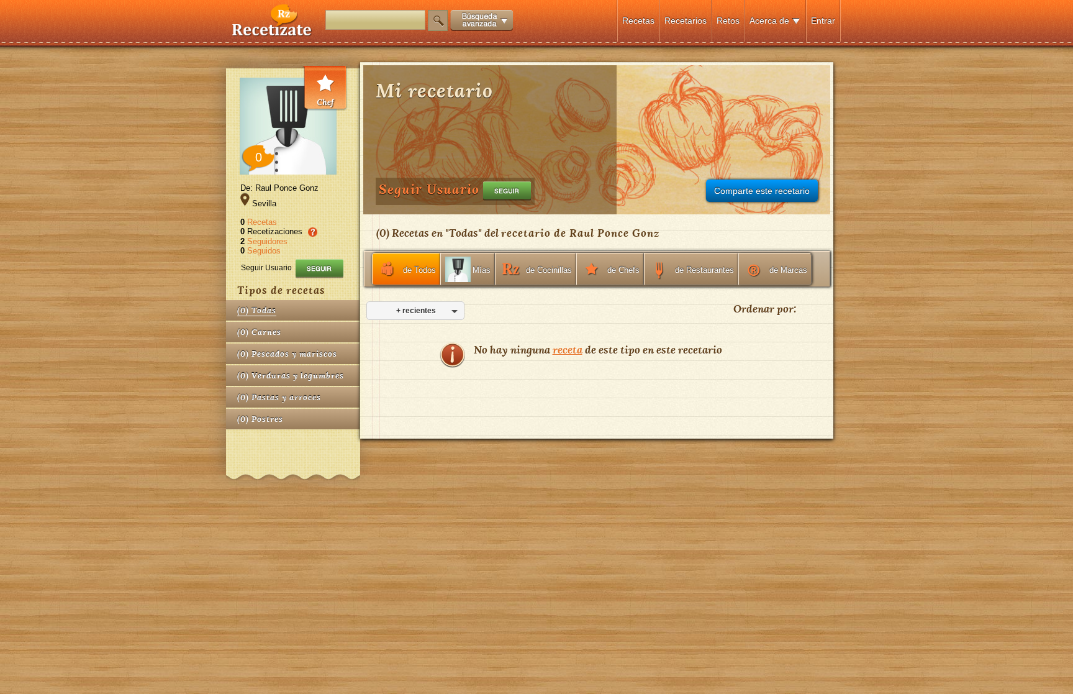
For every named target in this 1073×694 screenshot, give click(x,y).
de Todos (419, 270)
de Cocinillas (549, 270)
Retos (728, 20)
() (256, 310)
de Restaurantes (704, 270)
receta (567, 349)
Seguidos (264, 250)
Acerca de (769, 20)
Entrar (823, 20)
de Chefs (623, 270)
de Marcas (788, 270)
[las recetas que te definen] (272, 33)
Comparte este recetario (762, 191)
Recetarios (685, 20)
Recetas (638, 20)
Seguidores (267, 241)
